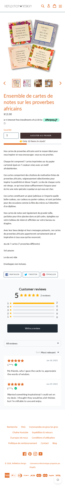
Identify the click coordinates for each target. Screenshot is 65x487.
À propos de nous (19, 438)
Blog (54, 443)
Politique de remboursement (22, 443)
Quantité (7, 130)
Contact (45, 443)
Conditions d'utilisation (43, 438)
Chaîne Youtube (20, 432)
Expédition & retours (42, 432)
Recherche (12, 427)
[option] (16, 83)
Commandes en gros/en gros (43, 427)
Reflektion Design (19, 464)
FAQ (23, 427)
